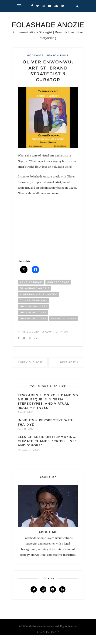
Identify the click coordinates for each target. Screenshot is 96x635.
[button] (19, 6)
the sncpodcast (33, 312)
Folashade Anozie (35, 288)
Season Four (57, 55)
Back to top (46, 631)
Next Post (68, 362)
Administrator (56, 331)
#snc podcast (31, 282)
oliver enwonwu (34, 300)
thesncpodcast (64, 318)
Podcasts (35, 55)
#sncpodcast (58, 282)
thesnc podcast (33, 318)
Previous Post (31, 362)
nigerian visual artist (39, 294)
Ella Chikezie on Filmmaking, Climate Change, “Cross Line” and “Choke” (47, 441)
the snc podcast (33, 306)
